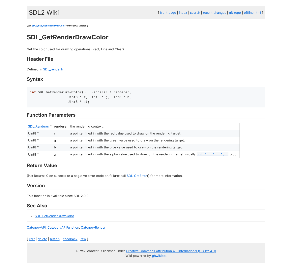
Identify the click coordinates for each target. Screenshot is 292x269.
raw (83, 239)
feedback (70, 239)
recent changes (214, 13)
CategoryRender (93, 227)
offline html (252, 13)
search (195, 13)
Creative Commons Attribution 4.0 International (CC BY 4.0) (171, 251)
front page (168, 13)
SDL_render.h (53, 69)
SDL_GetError (137, 176)
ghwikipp (159, 256)
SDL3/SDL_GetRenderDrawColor (48, 25)
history (55, 239)
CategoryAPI (36, 227)
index (183, 13)
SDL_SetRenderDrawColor (54, 216)
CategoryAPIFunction (63, 227)
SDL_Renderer (38, 126)
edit (32, 239)
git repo (235, 13)
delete (42, 239)
